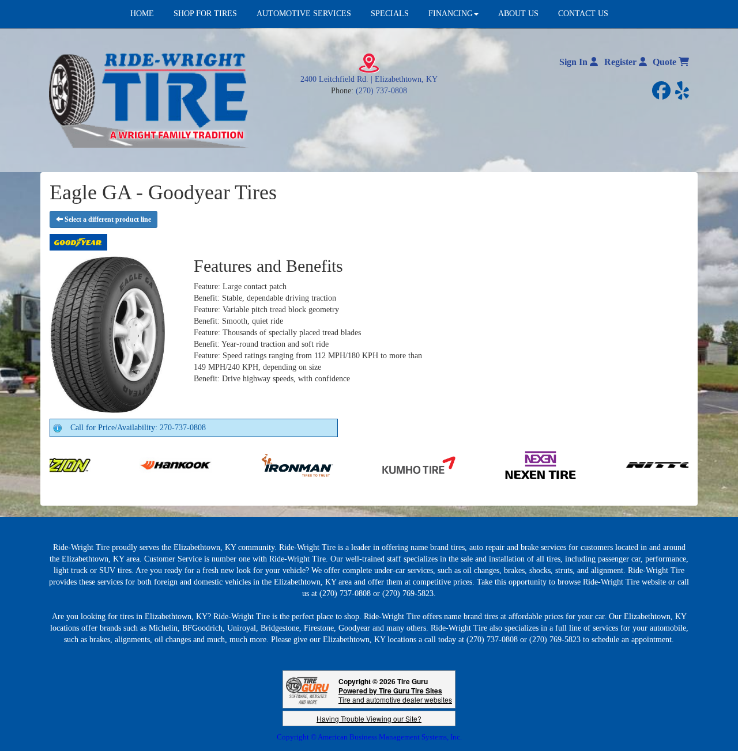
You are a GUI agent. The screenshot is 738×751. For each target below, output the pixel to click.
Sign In (574, 62)
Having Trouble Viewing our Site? (369, 718)
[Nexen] (486, 464)
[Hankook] (121, 464)
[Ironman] (243, 464)
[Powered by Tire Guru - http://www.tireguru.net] (307, 690)
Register (621, 62)
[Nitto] (608, 464)
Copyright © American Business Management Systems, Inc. (369, 737)
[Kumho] (364, 464)
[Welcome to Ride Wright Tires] (150, 100)
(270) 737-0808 (381, 90)
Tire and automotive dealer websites (395, 694)
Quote (666, 62)
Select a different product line (107, 219)
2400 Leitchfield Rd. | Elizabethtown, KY (369, 79)
